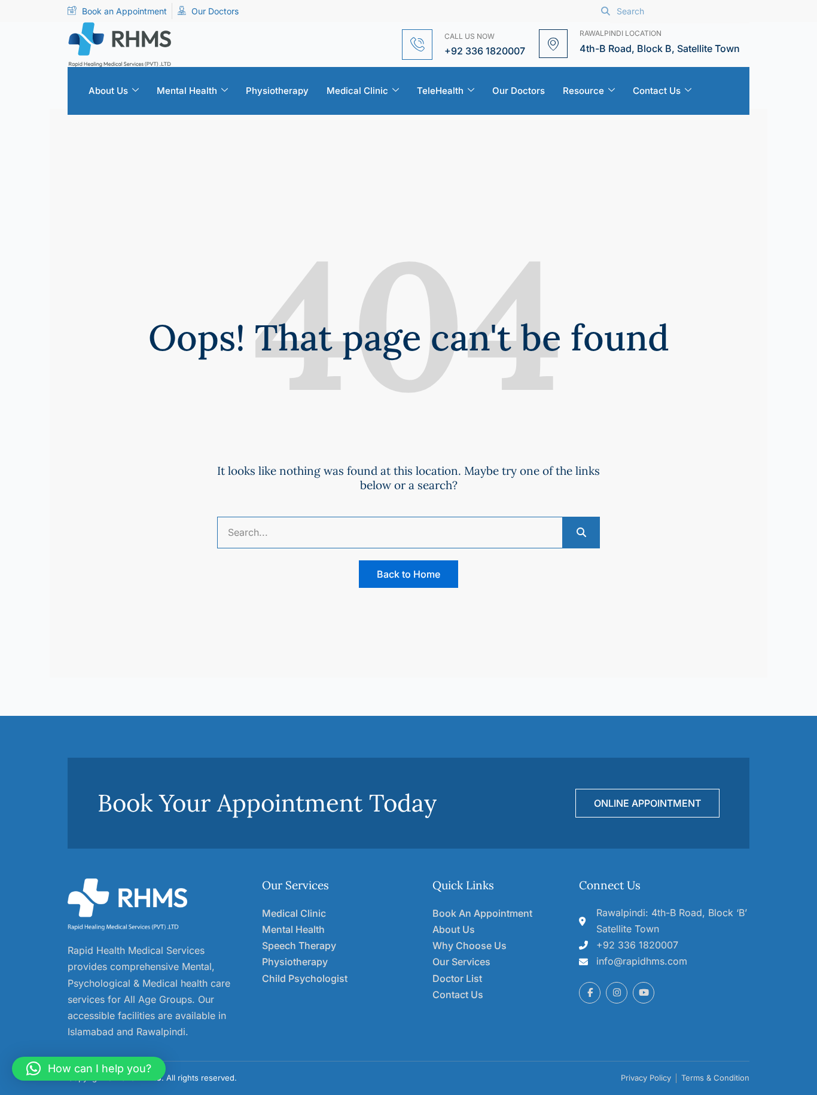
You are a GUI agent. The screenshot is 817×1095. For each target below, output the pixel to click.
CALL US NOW (469, 36)
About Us (108, 90)
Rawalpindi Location (620, 33)
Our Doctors (518, 90)
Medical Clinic (357, 90)
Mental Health (187, 90)
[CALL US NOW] (417, 44)
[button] (89, 1069)
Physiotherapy (277, 90)
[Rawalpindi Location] (553, 43)
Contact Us (657, 90)
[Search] (580, 532)
